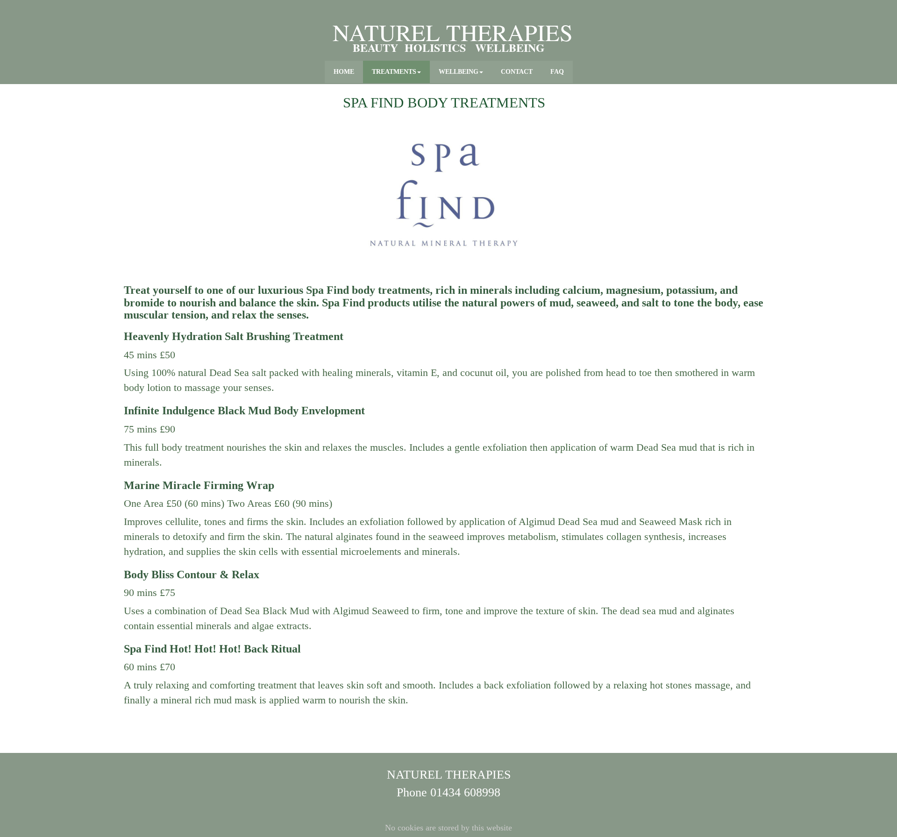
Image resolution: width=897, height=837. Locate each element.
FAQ (557, 71)
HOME (344, 71)
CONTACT (517, 71)
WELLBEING (458, 71)
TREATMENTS (394, 71)
